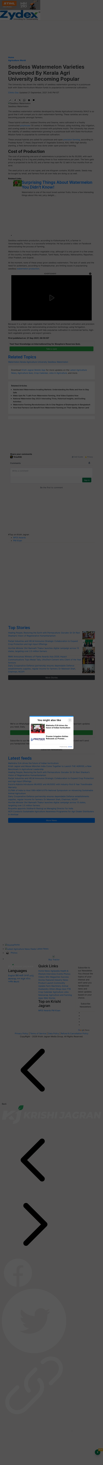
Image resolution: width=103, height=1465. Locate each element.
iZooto (70, 746)
